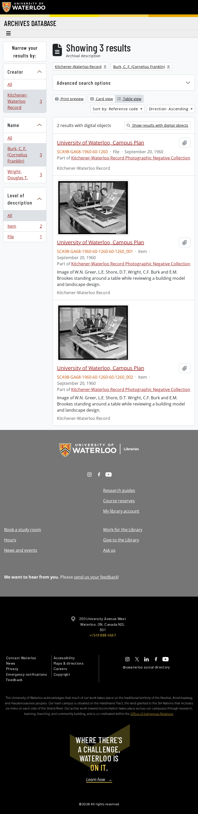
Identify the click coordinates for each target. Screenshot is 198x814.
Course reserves (119, 501)
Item (24, 227)
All (9, 84)
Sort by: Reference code (116, 108)
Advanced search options (84, 83)
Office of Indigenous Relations (151, 714)
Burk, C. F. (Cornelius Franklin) (24, 155)
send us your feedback (96, 577)
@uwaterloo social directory (146, 667)
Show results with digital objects (159, 125)
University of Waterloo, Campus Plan (100, 143)
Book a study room (22, 529)
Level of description (19, 199)
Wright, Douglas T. (24, 175)
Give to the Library (121, 540)
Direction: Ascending (169, 108)
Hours (10, 540)
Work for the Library (122, 529)
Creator (15, 72)
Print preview (72, 98)
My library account (121, 511)
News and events (20, 550)
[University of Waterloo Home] (24, 7)
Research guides (119, 490)
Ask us (109, 550)
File (24, 238)
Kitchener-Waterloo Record (24, 101)
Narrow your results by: (25, 51)
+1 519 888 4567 (102, 635)
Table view (131, 98)
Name (13, 125)
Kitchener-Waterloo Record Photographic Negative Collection (130, 158)
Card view (104, 98)
